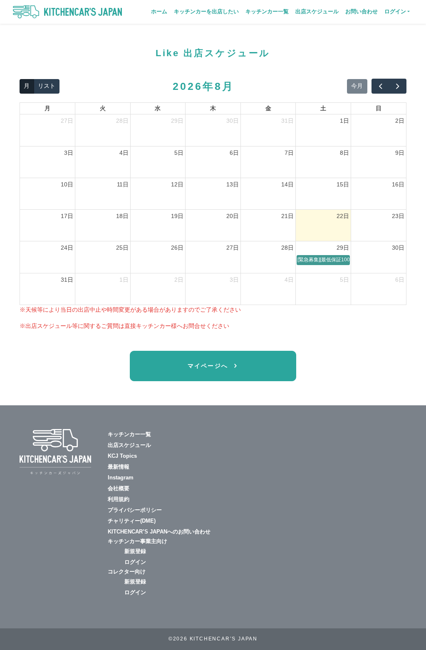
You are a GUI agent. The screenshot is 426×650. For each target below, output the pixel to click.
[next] (397, 86)
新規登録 (135, 551)
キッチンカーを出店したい (206, 11)
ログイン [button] (395, 11)
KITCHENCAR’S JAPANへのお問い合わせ (159, 531)
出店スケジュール (317, 11)
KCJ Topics (122, 456)
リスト (46, 85)
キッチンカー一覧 (267, 11)
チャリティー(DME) (132, 521)
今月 (357, 85)
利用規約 (118, 499)
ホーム (159, 11)
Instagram (121, 477)
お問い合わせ (361, 11)
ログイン (135, 562)
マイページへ (209, 365)
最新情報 (118, 467)
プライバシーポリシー (135, 510)
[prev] (380, 86)
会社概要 (118, 488)
